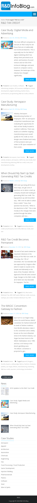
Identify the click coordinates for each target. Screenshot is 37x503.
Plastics (3, 478)
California (22, 160)
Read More (29, 80)
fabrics (21, 364)
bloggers (30, 361)
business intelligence (24, 88)
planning (13, 162)
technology (20, 369)
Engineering (5, 459)
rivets (28, 162)
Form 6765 (17, 229)
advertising (4, 88)
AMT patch (16, 295)
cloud (33, 88)
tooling (12, 165)
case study (29, 160)
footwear (33, 364)
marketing (31, 367)
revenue (32, 295)
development (5, 91)
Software (21, 86)
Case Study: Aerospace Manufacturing (13, 103)
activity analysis (6, 160)
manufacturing (22, 367)
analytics (11, 88)
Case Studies (13, 86)
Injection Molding (7, 471)
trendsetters (28, 369)
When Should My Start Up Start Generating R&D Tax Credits (17, 174)
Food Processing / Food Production (13, 465)
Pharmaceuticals (6, 475)
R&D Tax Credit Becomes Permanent (15, 241)
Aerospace (12, 157)
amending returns (27, 226)
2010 (23, 292)
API (16, 88)
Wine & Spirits (5, 487)
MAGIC (15, 367)
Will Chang (23, 38)
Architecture (5, 449)
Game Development (7, 468)
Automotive (5, 452)
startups (3, 298)
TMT (29, 298)
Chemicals (4, 456)
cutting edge (15, 364)
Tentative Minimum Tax (20, 298)
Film (2, 462)
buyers (8, 364)
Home (3, 20)
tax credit (10, 298)
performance (5, 93)
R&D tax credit (23, 93)
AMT (11, 295)
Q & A (11, 226)
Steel (2, 484)
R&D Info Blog (24, 501)
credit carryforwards (7, 229)
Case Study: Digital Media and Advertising (17, 31)
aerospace (15, 160)
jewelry (3, 367)
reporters (13, 369)
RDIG (18, 497)
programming (14, 93)
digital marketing (15, 91)
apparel (24, 361)
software (31, 93)
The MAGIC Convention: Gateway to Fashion (14, 307)
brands (3, 364)
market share (25, 91)
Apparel (3, 446)
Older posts (7, 377)
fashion (26, 364)
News (11, 292)
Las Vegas (9, 367)
